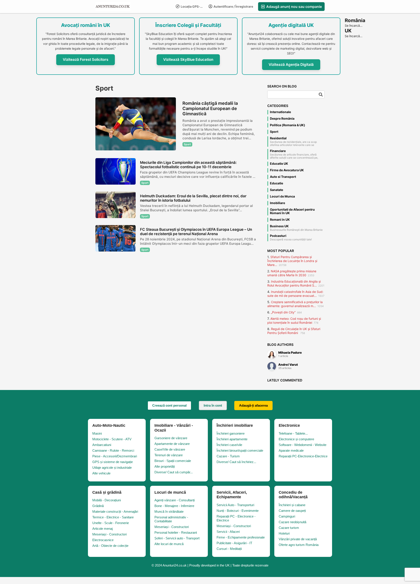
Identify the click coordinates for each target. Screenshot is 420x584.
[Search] (320, 94)
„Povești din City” (283, 312)
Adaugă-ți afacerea (253, 405)
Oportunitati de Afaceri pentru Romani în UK (292, 211)
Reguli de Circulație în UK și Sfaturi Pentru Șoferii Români (293, 331)
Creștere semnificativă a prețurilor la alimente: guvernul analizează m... (295, 304)
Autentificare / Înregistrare (233, 6)
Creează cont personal (169, 405)
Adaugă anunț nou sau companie (293, 6)
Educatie (276, 183)
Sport (274, 131)
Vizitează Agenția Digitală (291, 64)
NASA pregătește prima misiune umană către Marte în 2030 (291, 273)
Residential (278, 138)
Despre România (282, 118)
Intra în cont (213, 405)
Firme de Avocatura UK (287, 170)
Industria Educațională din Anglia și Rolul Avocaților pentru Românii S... (294, 283)
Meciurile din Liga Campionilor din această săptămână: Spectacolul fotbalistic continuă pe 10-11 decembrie (188, 164)
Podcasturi (278, 236)
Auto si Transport (283, 176)
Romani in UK (280, 219)
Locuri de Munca (282, 196)
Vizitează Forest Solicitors (85, 59)
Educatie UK (279, 163)
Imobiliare (277, 203)
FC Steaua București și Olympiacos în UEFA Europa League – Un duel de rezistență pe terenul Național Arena (196, 231)
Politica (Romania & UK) (287, 125)
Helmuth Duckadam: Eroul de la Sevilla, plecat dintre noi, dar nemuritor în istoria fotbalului (193, 198)
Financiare (278, 151)
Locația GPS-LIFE (193, 6)
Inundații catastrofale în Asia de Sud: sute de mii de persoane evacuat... (295, 293)
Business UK (279, 226)
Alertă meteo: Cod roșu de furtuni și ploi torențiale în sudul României (294, 320)
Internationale (280, 112)
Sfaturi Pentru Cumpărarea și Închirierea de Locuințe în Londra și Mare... (292, 261)
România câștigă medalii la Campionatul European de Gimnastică (210, 108)
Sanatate (276, 190)
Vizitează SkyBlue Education (188, 59)
